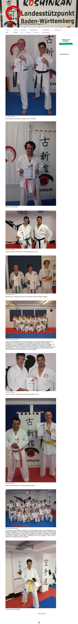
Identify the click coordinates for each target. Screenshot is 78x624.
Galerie (6, 32)
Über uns (7, 29)
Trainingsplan (23, 29)
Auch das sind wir (57, 29)
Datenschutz (36, 32)
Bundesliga (15, 32)
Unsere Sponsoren (45, 32)
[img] (39, 13)
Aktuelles (16, 29)
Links (22, 32)
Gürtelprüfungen (46, 29)
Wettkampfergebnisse (33, 29)
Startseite (8, 1)
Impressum (28, 32)
